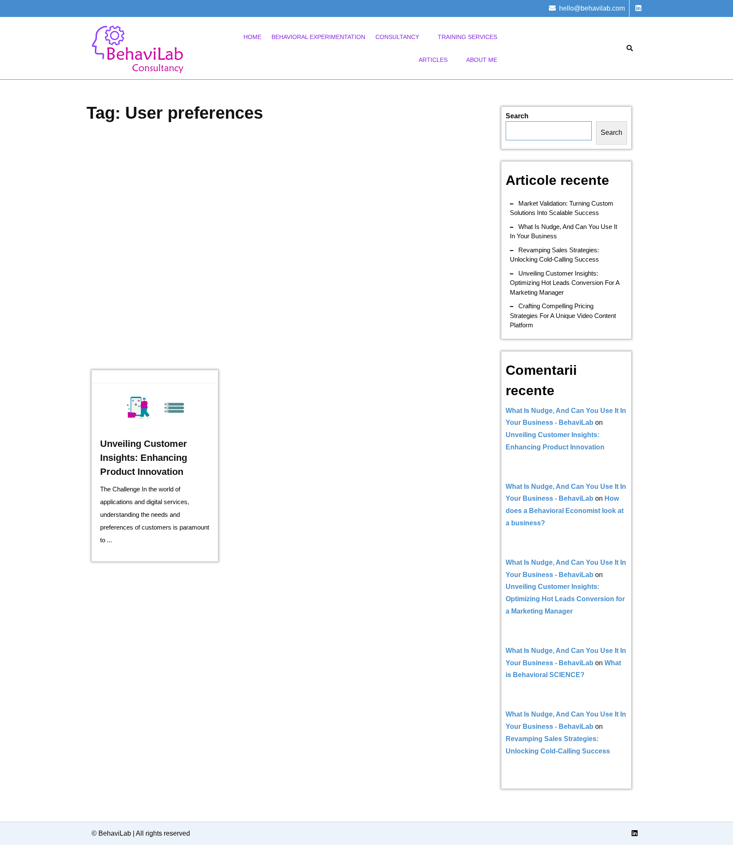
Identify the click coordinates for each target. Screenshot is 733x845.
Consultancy (397, 36)
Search (517, 116)
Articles (433, 59)
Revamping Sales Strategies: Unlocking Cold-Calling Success (554, 254)
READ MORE (154, 408)
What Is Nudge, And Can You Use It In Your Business (563, 231)
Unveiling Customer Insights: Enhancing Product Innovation (143, 457)
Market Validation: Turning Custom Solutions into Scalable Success (561, 208)
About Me (481, 59)
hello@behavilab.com (592, 8)
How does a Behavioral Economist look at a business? (565, 511)
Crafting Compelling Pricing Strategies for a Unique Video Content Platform (563, 315)
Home (252, 36)
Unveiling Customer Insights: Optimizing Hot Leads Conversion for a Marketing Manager (564, 283)
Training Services (467, 36)
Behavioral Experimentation (318, 36)
